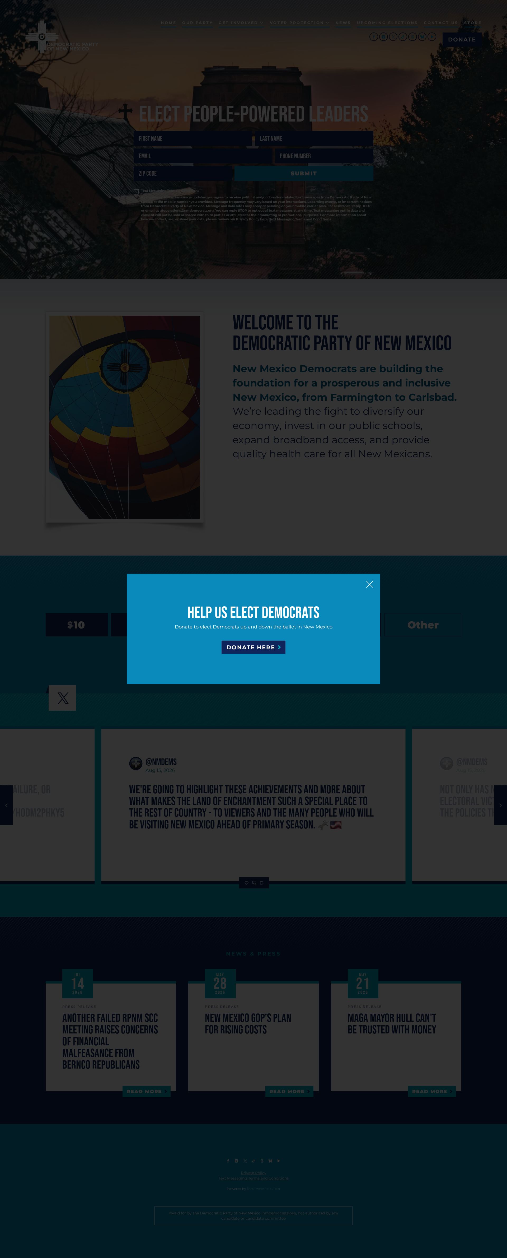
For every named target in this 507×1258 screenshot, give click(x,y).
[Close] (369, 584)
